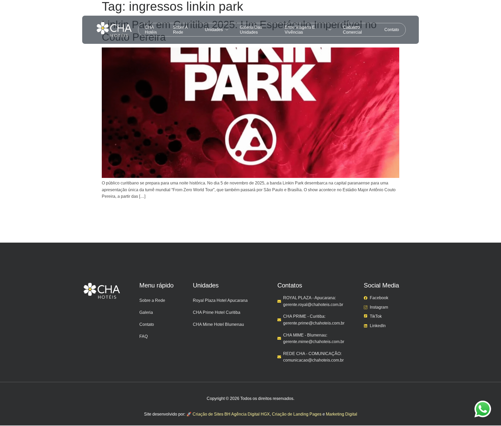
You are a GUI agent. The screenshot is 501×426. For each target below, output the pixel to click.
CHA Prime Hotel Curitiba (216, 312)
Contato (391, 29)
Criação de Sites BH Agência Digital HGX (231, 414)
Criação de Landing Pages (296, 414)
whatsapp (482, 404)
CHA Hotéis (151, 29)
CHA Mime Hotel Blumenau (218, 324)
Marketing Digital (341, 414)
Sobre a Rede (180, 29)
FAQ (143, 336)
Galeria (146, 312)
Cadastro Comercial (352, 29)
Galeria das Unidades (251, 29)
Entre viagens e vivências (300, 29)
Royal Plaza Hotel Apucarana (220, 300)
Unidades (214, 29)
